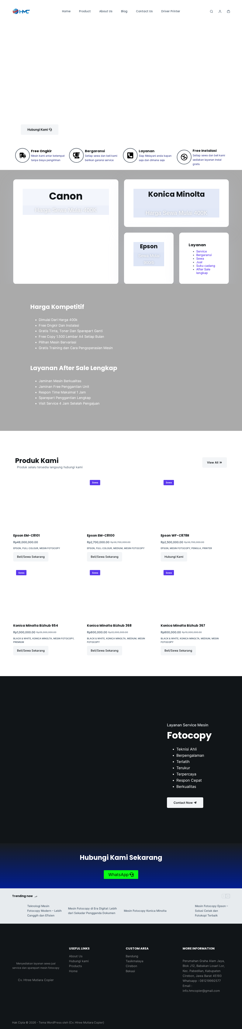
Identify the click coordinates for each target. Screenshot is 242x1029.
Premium (18, 642)
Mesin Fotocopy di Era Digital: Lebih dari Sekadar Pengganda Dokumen (92, 911)
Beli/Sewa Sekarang (31, 556)
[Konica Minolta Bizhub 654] (47, 593)
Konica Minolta (42, 638)
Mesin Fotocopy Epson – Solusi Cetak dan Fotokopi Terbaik (211, 910)
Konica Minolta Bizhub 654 (35, 625)
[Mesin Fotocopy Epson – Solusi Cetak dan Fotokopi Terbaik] (185, 910)
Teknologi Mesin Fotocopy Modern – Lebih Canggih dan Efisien (44, 910)
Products (75, 966)
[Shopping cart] (228, 11)
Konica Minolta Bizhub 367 (183, 625)
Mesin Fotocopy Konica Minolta (145, 911)
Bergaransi (204, 255)
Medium (118, 548)
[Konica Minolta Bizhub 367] (195, 593)
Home (66, 11)
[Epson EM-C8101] (47, 502)
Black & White (22, 638)
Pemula (196, 548)
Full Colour (30, 548)
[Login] (220, 11)
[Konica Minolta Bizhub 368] (121, 593)
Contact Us (144, 11)
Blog (124, 11)
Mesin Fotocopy (50, 548)
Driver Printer (170, 11)
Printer (207, 548)
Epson (17, 548)
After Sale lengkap (203, 271)
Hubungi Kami (173, 556)
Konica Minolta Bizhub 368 (109, 625)
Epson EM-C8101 (26, 535)
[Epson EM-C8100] (121, 502)
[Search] (211, 11)
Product (85, 11)
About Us (105, 11)
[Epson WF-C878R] (195, 502)
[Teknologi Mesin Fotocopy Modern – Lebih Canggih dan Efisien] (17, 910)
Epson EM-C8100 (101, 535)
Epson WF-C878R (175, 535)
